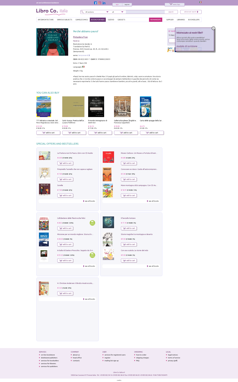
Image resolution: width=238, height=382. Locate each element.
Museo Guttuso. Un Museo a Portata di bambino (140, 153)
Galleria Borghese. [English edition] (127, 120)
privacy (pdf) (172, 360)
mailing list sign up (112, 360)
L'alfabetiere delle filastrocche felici (71, 218)
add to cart (50, 133)
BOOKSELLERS (193, 20)
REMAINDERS (155, 20)
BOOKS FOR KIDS (97, 20)
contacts (76, 360)
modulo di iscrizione (187, 46)
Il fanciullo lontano (128, 218)
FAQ (137, 360)
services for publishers (49, 366)
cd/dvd (111, 20)
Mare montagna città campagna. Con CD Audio (140, 185)
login (117, 4)
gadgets (121, 20)
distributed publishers (49, 358)
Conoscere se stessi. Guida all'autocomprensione (140, 169)
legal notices (173, 355)
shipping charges (142, 358)
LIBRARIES (181, 20)
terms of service (174, 358)
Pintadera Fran (80, 37)
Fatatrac (76, 41)
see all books (90, 201)
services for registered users (115, 355)
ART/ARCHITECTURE (46, 20)
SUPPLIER (170, 20)
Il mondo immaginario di (97, 120)
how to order (141, 355)
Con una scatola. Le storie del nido (134, 250)
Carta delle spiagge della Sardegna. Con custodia (158, 120)
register (127, 4)
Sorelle (60, 185)
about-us (76, 355)
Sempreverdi (83, 55)
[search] (171, 12)
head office (77, 358)
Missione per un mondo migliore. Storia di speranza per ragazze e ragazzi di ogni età (91, 234)
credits (119, 380)
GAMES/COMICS (81, 20)
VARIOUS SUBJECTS (64, 20)
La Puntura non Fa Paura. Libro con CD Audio (75, 153)
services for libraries (48, 363)
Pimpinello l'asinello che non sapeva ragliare (74, 169)
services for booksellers (50, 360)
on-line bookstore (48, 355)
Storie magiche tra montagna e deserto (137, 234)
